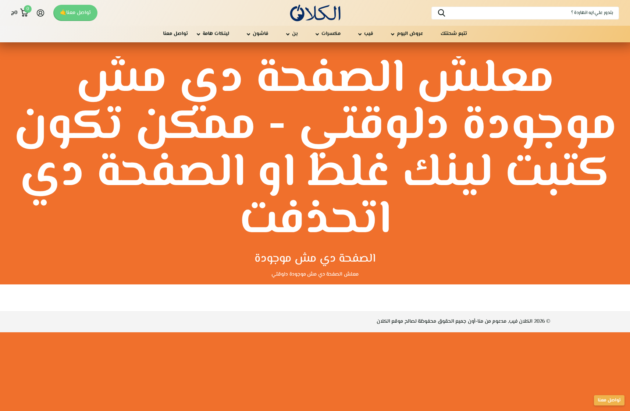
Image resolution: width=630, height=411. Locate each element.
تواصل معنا (175, 34)
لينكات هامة (216, 34)
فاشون (260, 34)
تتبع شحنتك (454, 34)
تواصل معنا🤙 (75, 13)
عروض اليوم (410, 34)
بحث (441, 13)
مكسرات (331, 34)
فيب (368, 34)
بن (295, 34)
